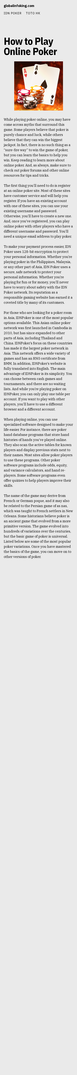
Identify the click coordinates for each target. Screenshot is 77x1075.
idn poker (12, 13)
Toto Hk (33, 13)
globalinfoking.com (19, 6)
